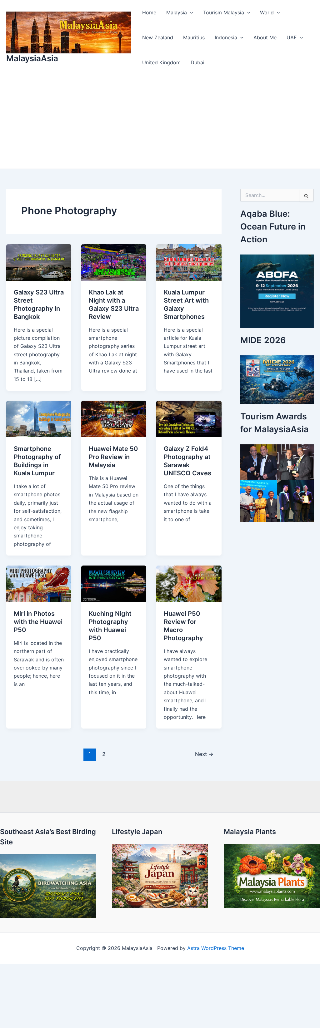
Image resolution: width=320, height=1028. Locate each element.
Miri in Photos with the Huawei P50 (38, 622)
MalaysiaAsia (32, 58)
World (267, 12)
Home (149, 12)
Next (204, 754)
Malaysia (176, 12)
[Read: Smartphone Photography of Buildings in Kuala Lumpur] (38, 418)
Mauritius (194, 37)
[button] (190, 12)
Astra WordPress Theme (215, 948)
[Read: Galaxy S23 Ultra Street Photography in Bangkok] (38, 262)
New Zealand (157, 37)
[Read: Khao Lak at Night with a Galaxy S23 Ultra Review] (113, 262)
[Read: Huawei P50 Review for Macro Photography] (188, 583)
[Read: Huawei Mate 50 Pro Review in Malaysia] (113, 418)
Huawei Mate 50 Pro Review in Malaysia (113, 457)
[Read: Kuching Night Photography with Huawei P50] (113, 583)
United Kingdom (161, 62)
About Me (265, 37)
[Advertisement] (160, 122)
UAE (292, 37)
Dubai (197, 62)
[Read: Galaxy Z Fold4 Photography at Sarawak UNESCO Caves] (188, 418)
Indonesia (226, 37)
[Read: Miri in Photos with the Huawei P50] (38, 583)
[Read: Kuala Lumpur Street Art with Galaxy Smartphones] (188, 262)
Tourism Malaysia (223, 12)
